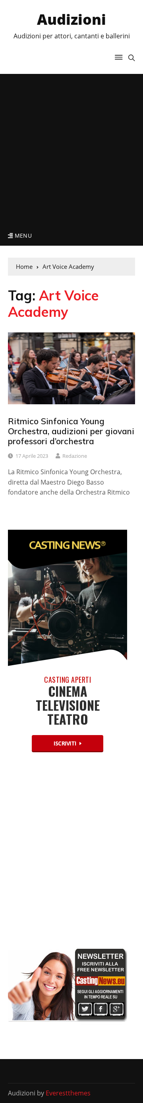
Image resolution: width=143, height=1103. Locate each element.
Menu (22, 235)
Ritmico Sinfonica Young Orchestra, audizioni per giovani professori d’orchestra (71, 431)
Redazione (74, 455)
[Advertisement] (71, 150)
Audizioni (71, 19)
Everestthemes (68, 1093)
